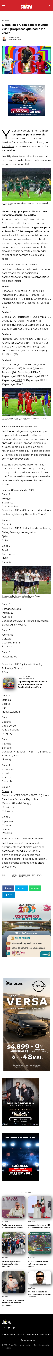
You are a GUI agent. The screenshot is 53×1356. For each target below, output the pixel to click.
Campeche (22, 678)
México (6, 498)
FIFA (33, 875)
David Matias (15, 38)
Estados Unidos (24, 875)
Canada (14, 875)
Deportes (5, 20)
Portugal (7, 791)
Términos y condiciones (39, 1334)
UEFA (18, 380)
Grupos (40, 875)
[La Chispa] (26, 5)
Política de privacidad (13, 1334)
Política (5, 1221)
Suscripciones (28, 1340)
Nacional (31, 1258)
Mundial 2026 (23, 876)
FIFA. (27, 164)
